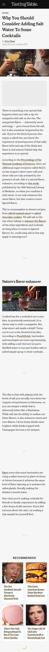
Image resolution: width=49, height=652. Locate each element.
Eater (5, 472)
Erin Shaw (10, 41)
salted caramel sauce (19, 213)
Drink (5, 13)
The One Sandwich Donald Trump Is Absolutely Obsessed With (12, 592)
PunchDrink (23, 336)
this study (33, 183)
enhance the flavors (35, 221)
